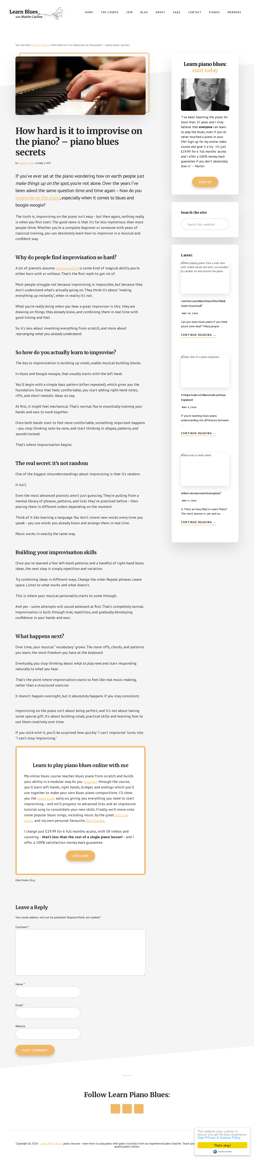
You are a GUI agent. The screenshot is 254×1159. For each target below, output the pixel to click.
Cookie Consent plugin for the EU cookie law (222, 1152)
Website (20, 1026)
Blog (32, 880)
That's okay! (222, 1145)
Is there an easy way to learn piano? (201, 493)
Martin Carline (27, 163)
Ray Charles (95, 820)
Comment (22, 927)
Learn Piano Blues (37, 14)
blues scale (46, 798)
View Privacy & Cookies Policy (218, 1137)
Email (19, 1005)
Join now (80, 856)
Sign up (205, 182)
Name (20, 984)
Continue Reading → (198, 335)
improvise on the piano (37, 198)
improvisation (67, 268)
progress (90, 781)
